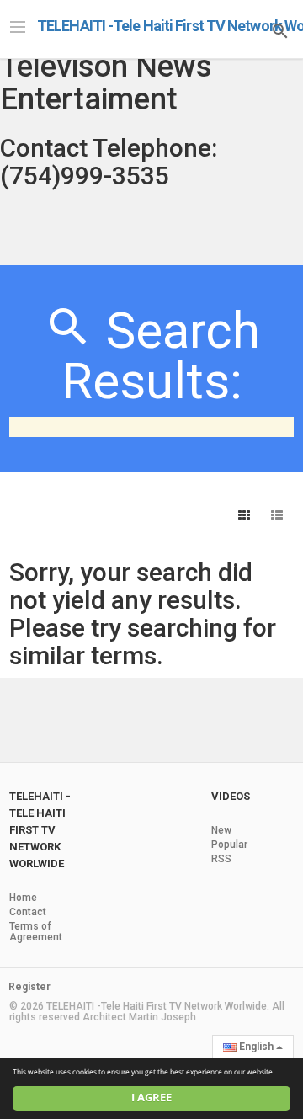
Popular (229, 844)
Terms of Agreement (35, 931)
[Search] (280, 29)
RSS (221, 859)
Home (23, 897)
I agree (151, 1097)
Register (29, 987)
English (256, 1046)
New (221, 830)
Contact (27, 912)
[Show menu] (17, 25)
